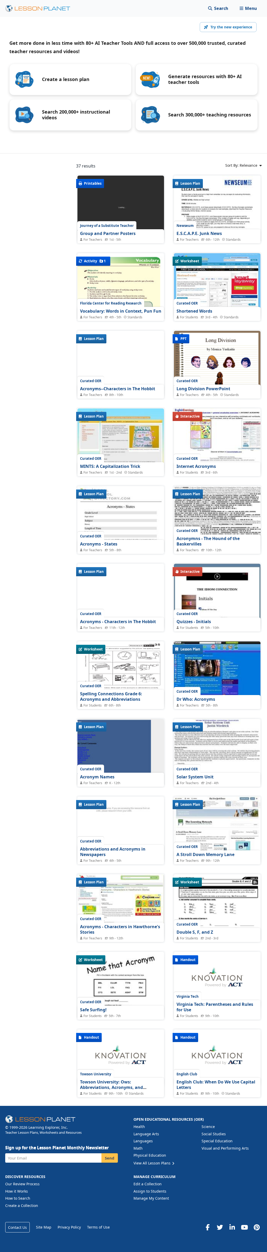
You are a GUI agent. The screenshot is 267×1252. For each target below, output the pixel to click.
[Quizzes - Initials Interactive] (217, 596)
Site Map (43, 1227)
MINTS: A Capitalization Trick (110, 466)
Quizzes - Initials (194, 621)
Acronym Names (97, 777)
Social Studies (214, 1133)
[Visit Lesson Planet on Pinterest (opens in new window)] (256, 1227)
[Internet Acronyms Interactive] (217, 441)
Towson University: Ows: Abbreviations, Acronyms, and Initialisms (111, 1087)
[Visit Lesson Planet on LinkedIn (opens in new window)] (232, 1227)
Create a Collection (21, 1205)
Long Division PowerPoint (203, 389)
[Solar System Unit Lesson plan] (217, 751)
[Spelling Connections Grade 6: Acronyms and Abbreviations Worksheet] (120, 674)
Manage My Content (151, 1198)
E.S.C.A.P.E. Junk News (199, 233)
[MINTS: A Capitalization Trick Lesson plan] (120, 441)
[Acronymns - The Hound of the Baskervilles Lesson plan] (217, 518)
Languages (143, 1140)
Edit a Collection (148, 1183)
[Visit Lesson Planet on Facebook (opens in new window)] (207, 1227)
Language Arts (146, 1133)
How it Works (16, 1191)
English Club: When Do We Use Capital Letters (216, 1084)
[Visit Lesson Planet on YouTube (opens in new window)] (244, 1227)
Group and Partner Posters (108, 233)
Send (109, 1158)
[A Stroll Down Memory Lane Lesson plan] (217, 829)
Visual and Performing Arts (225, 1148)
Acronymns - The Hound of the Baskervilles (208, 541)
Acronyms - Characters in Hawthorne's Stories (120, 929)
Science (208, 1126)
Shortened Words (194, 311)
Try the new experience (231, 26)
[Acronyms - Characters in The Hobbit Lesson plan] (120, 596)
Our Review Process (22, 1183)
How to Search (17, 1198)
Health (139, 1126)
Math (138, 1148)
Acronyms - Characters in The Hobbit (118, 621)
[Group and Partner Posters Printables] (120, 208)
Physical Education (150, 1155)
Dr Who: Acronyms (196, 699)
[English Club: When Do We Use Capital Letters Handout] (217, 1057)
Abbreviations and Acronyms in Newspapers (112, 852)
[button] (248, 8)
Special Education (217, 1140)
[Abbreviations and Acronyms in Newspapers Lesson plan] (120, 829)
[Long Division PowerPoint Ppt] (217, 363)
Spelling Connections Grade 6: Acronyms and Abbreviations (111, 696)
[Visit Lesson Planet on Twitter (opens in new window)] (220, 1227)
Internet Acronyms (196, 466)
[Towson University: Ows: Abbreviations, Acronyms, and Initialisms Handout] (120, 1057)
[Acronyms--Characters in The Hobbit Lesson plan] (120, 363)
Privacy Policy (69, 1227)
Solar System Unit (195, 777)
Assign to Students (150, 1191)
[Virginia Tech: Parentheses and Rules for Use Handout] (217, 980)
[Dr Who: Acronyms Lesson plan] (217, 674)
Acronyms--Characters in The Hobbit (117, 389)
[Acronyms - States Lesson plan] (120, 547)
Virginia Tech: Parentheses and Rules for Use (215, 1007)
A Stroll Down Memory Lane (205, 854)
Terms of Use (98, 1227)
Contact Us (17, 1227)
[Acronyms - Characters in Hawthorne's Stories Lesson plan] (120, 906)
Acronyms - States (98, 544)
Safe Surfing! (93, 1010)
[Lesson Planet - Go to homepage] (40, 8)
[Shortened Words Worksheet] (217, 285)
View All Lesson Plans (153, 1163)
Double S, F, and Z (195, 932)
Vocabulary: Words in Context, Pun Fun (120, 311)
